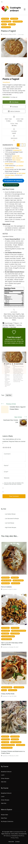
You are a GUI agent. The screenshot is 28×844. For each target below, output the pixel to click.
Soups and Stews (6, 27)
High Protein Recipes (10, 527)
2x (21, 145)
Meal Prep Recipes (17, 21)
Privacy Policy (15, 837)
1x (18, 145)
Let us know (8, 339)
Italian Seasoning (17, 158)
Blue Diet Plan (5, 736)
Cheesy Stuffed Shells (7, 694)
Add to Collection (15, 111)
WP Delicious (7, 835)
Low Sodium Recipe (10, 514)
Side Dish (3, 781)
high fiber (8, 395)
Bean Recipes (5, 18)
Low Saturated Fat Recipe (12, 518)
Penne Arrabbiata (6, 587)
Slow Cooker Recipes (7, 747)
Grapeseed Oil (17, 150)
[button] (3, 97)
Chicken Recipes (15, 736)
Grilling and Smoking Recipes (18, 630)
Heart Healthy (14, 18)
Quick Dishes (12, 24)
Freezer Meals (15, 739)
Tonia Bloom (6, 82)
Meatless (4, 24)
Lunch (2, 775)
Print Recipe (14, 102)
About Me (11, 841)
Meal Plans (4, 818)
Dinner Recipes (5, 577)
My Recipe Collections (7, 821)
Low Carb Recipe (9, 523)
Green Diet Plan (5, 630)
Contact (17, 841)
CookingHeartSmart (15, 9)
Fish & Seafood (15, 627)
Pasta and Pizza (15, 583)
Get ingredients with (10, 180)
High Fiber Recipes (6, 21)
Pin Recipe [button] (15, 106)
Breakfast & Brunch (6, 771)
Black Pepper (17, 159)
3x (24, 145)
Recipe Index (4, 814)
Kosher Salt (16, 156)
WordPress (21, 835)
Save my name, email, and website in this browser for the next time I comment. (13, 483)
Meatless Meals (5, 583)
